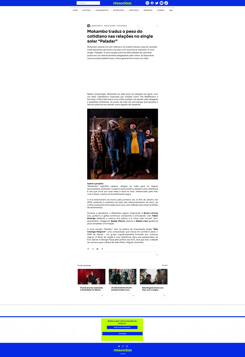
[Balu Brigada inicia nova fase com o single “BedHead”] (153, 276)
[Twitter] (157, 3)
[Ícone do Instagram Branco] (127, 346)
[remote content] (122, 76)
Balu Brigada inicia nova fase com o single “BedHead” (152, 289)
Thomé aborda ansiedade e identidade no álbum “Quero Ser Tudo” (91, 289)
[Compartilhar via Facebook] (88, 249)
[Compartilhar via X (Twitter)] (93, 249)
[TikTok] (166, 3)
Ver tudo (165, 265)
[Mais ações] (157, 26)
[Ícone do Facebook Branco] (123, 346)
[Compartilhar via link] (102, 249)
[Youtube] (161, 3)
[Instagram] (147, 3)
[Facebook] (152, 3)
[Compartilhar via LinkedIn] (97, 249)
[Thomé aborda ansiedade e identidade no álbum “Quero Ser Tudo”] (91, 276)
